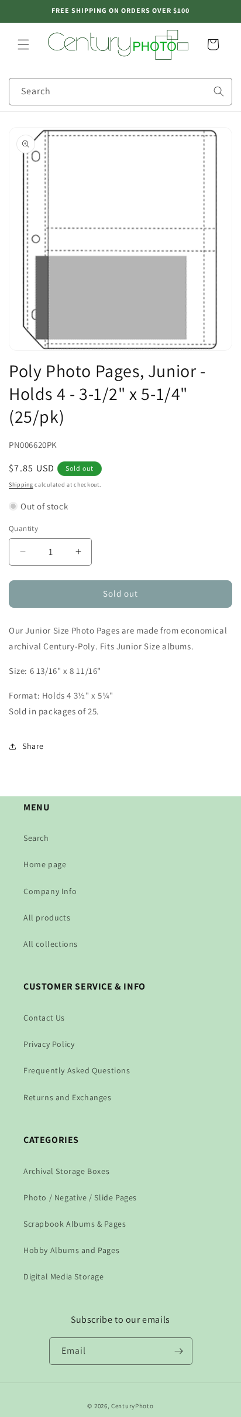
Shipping (21, 484)
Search (36, 838)
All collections (50, 944)
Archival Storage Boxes (66, 1171)
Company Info (50, 891)
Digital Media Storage (63, 1276)
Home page (44, 864)
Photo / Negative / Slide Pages (80, 1197)
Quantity (23, 528)
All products (46, 917)
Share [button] (33, 746)
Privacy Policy (48, 1044)
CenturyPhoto (132, 1406)
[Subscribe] (179, 1351)
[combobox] (120, 91)
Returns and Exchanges (67, 1097)
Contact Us (44, 1017)
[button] (23, 44)
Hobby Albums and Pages (71, 1250)
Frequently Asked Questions (76, 1070)
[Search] (219, 91)
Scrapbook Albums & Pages (74, 1224)
